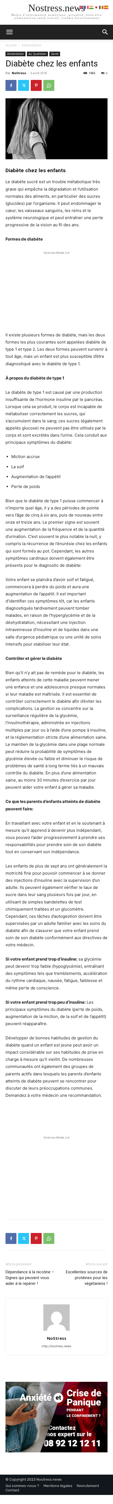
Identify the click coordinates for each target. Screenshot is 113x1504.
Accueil (10, 45)
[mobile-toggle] (9, 32)
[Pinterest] (36, 85)
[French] (86, 7)
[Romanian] (101, 7)
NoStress (19, 73)
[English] (81, 7)
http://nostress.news (56, 1346)
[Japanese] (96, 7)
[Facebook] (10, 85)
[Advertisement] (56, 290)
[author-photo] (56, 1330)
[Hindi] (91, 7)
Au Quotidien (37, 54)
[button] (105, 32)
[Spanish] (106, 7)
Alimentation (31, 45)
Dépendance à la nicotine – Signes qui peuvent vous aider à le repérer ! (29, 1277)
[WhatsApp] (48, 85)
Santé (54, 54)
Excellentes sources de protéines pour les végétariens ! (87, 1277)
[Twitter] (23, 85)
